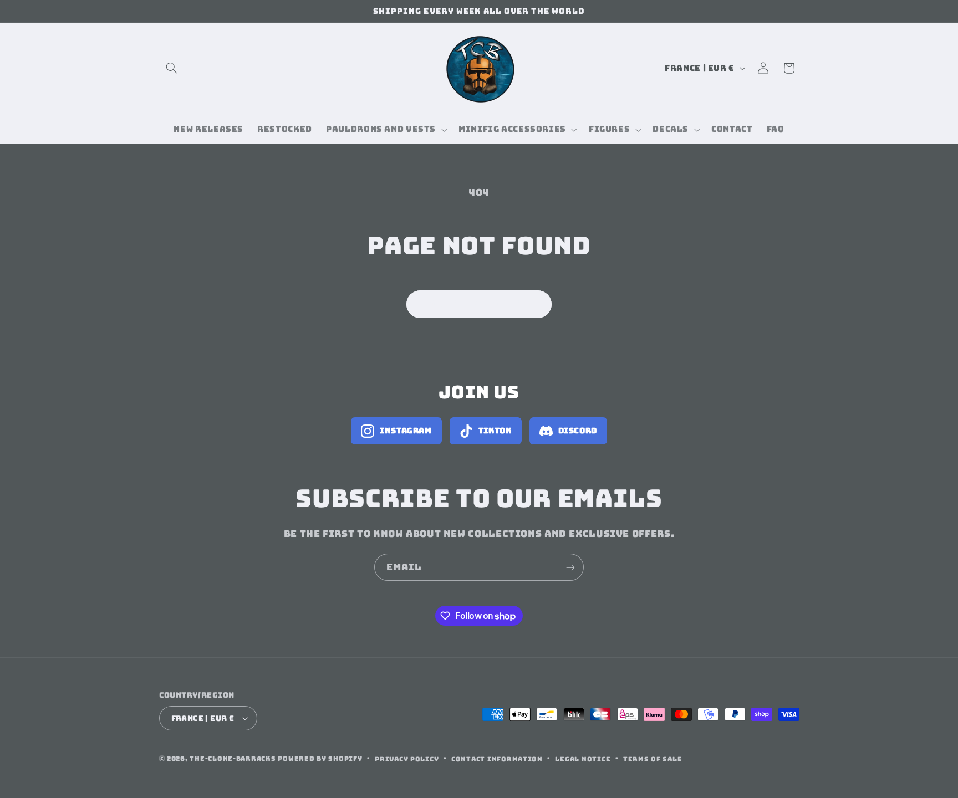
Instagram (406, 431)
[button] (172, 68)
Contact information (497, 759)
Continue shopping (479, 304)
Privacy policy (407, 759)
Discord (577, 431)
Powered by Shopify (320, 758)
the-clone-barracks (233, 758)
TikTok (495, 431)
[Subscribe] (570, 567)
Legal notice (582, 759)
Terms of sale (652, 759)
